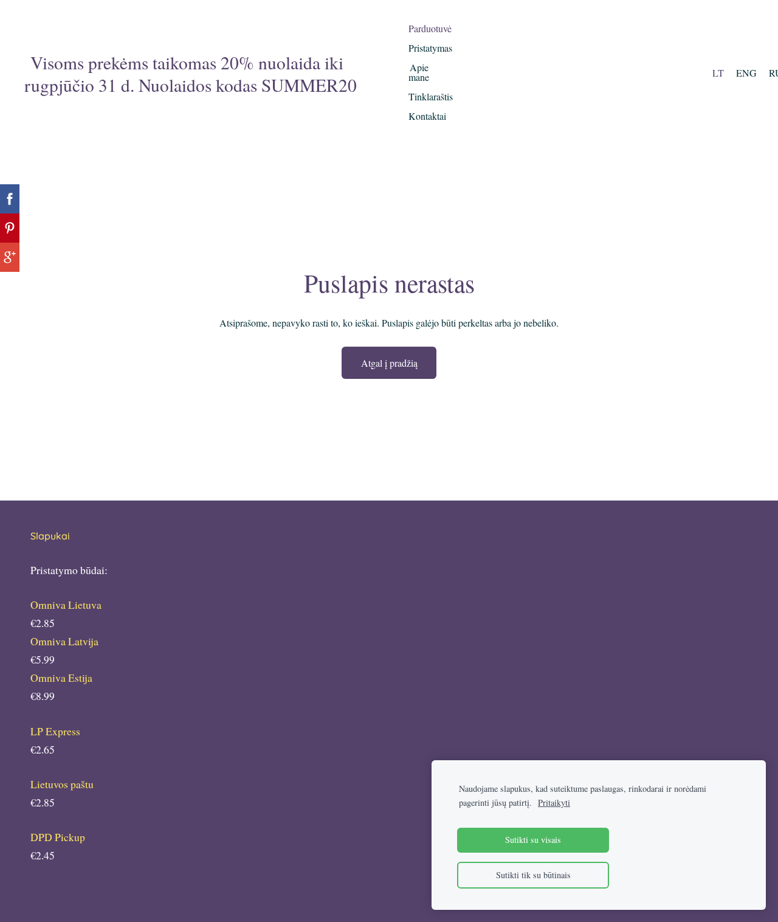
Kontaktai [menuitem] (427, 115)
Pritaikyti (554, 802)
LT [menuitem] (718, 72)
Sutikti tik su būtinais (533, 875)
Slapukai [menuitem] (50, 536)
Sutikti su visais (533, 839)
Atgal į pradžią (389, 362)
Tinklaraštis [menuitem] (430, 96)
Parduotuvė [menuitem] (430, 28)
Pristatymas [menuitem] (430, 47)
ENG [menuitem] (746, 72)
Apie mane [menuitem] (418, 72)
